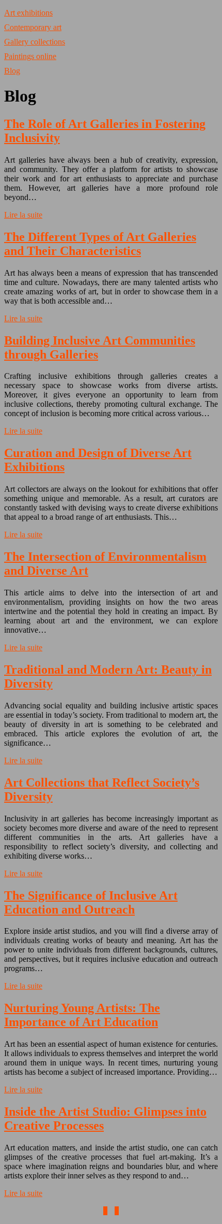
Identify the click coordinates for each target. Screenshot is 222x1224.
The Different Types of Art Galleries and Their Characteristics (100, 244)
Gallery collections (34, 41)
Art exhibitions (28, 12)
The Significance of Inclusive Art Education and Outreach (91, 902)
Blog (12, 70)
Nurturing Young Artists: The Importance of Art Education (82, 1015)
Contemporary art (32, 27)
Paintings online (30, 56)
